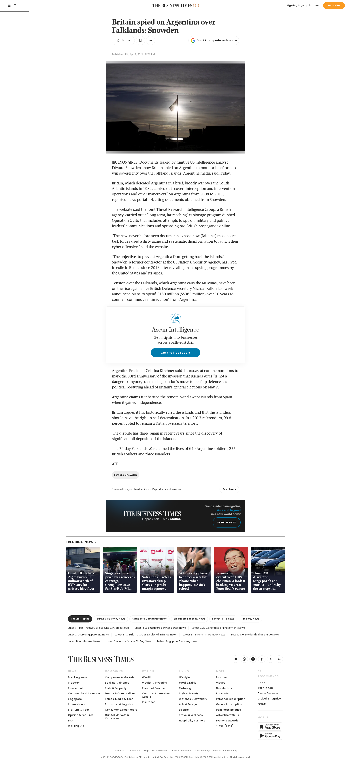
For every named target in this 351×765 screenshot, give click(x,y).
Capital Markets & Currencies (117, 716)
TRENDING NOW (80, 542)
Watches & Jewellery (193, 699)
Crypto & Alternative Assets (155, 695)
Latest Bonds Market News (84, 641)
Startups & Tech (79, 710)
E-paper (221, 677)
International (76, 704)
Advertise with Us (227, 715)
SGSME (262, 704)
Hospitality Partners (192, 720)
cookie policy (202, 750)
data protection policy (225, 750)
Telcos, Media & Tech (119, 699)
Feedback (229, 489)
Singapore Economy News (189, 618)
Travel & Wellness (191, 715)
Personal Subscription (230, 699)
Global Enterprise (269, 698)
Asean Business (268, 693)
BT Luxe (184, 710)
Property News (250, 618)
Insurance (148, 702)
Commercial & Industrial (84, 693)
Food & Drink (187, 682)
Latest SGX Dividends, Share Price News (255, 634)
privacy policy (159, 750)
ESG (70, 720)
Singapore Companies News (149, 618)
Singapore (75, 699)
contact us (134, 750)
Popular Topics (80, 618)
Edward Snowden (125, 475)
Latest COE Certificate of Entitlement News (218, 628)
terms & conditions (180, 750)
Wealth (147, 677)
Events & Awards (227, 720)
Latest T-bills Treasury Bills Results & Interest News (98, 628)
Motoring (185, 688)
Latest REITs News (223, 618)
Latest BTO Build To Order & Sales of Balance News (145, 634)
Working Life (76, 726)
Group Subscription (229, 704)
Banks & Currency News (111, 618)
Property (74, 682)
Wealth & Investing (154, 682)
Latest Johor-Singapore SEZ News (88, 634)
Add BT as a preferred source (217, 40)
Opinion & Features (80, 715)
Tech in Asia (265, 688)
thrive (261, 682)
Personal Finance (153, 688)
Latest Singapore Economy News (177, 641)
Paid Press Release (228, 710)
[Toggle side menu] (9, 5)
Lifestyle (184, 677)
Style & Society (189, 693)
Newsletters (224, 688)
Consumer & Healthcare (121, 710)
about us (119, 750)
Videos (220, 682)
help (146, 750)
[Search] (15, 5)
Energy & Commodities (120, 693)
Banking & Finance (117, 682)
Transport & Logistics (119, 704)
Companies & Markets (120, 677)
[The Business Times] (172, 5)
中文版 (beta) (224, 726)
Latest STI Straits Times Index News (204, 634)
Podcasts (222, 693)
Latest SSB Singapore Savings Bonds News (160, 628)
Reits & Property (115, 688)
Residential (75, 688)
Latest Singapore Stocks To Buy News (128, 641)
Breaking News (78, 677)
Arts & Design (188, 704)
